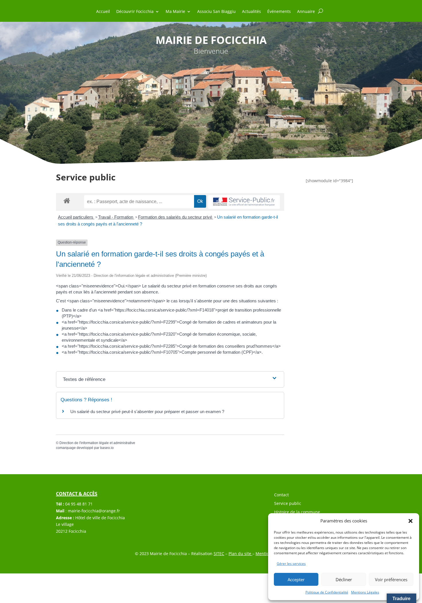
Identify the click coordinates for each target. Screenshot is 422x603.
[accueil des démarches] (66, 200)
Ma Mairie (175, 11)
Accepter (296, 579)
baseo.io (107, 448)
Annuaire (306, 11)
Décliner (344, 579)
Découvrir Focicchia (135, 11)
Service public (287, 503)
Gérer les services (291, 563)
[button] (410, 521)
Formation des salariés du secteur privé (175, 217)
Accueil (103, 11)
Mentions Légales (365, 592)
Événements (279, 11)
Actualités (251, 11)
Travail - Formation (116, 217)
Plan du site (240, 553)
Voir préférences (391, 579)
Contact (281, 495)
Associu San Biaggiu (216, 11)
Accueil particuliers (76, 217)
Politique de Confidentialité (326, 592)
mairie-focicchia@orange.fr (94, 510)
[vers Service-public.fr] (244, 202)
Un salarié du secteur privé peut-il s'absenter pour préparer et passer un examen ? (147, 411)
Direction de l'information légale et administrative (97, 443)
